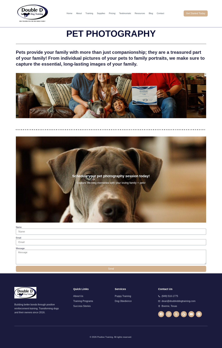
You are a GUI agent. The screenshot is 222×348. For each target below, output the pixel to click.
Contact (160, 13)
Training (89, 13)
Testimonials (125, 13)
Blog (151, 13)
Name (19, 227)
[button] (18, 95)
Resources (140, 13)
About (79, 13)
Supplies (101, 13)
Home (69, 13)
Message (20, 248)
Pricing (112, 13)
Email (18, 237)
